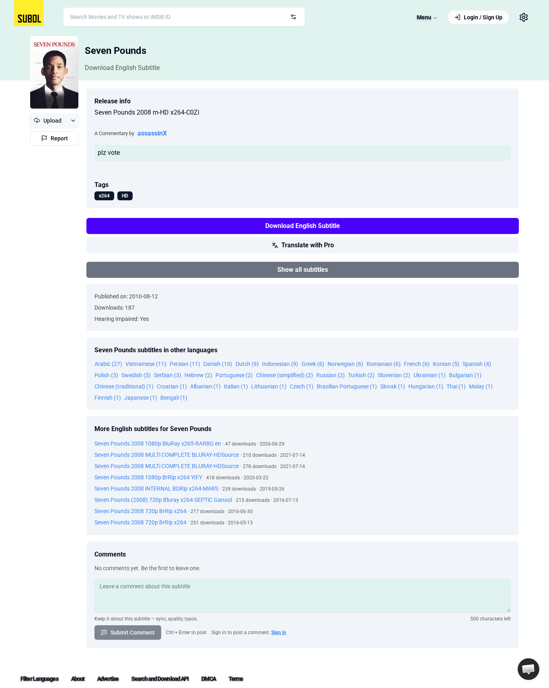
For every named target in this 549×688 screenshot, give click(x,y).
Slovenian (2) (394, 375)
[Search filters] (293, 17)
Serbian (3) (167, 375)
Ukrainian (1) (430, 375)
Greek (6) (312, 364)
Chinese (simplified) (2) (284, 375)
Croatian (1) (172, 386)
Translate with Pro (307, 245)
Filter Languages (39, 679)
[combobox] (184, 17)
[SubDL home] (28, 13)
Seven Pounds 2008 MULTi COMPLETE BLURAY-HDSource (166, 455)
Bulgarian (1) (465, 375)
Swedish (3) (136, 375)
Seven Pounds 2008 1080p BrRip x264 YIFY (148, 477)
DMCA (208, 679)
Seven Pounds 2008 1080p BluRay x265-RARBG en (157, 443)
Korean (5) (446, 364)
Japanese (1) (140, 397)
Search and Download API (159, 679)
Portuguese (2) (234, 375)
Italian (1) (236, 386)
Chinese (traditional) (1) (124, 386)
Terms (236, 679)
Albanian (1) (205, 386)
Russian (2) (330, 375)
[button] (528, 669)
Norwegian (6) (345, 364)
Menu (424, 17)
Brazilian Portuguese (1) (347, 386)
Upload (52, 120)
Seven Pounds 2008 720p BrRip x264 (140, 511)
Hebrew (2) (198, 375)
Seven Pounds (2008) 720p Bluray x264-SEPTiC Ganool (163, 500)
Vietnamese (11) (145, 364)
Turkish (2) (361, 375)
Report (59, 138)
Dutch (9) (247, 364)
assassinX (152, 133)
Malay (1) (481, 386)
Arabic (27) (108, 364)
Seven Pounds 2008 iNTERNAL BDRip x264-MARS (156, 488)
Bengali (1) (173, 397)
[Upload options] (73, 120)
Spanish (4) (477, 364)
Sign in (278, 632)
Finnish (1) (107, 397)
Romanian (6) (384, 364)
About (78, 679)
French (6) (417, 364)
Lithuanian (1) (269, 386)
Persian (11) (185, 364)
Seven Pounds (115, 50)
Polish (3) (106, 375)
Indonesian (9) (280, 364)
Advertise (108, 679)
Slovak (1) (392, 386)
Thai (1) (456, 386)
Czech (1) (301, 386)
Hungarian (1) (425, 386)
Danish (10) (217, 364)
